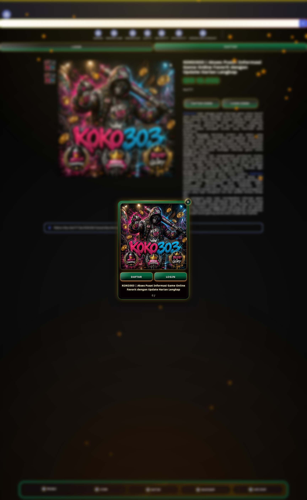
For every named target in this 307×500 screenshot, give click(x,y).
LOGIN (170, 277)
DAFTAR (136, 277)
